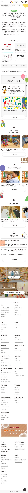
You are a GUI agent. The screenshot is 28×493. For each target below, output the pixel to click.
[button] (2, 2)
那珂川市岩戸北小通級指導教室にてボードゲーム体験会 (10, 149)
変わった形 (3, 327)
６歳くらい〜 (17, 327)
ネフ (2, 331)
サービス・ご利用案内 (19, 444)
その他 (2, 419)
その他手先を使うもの (19, 375)
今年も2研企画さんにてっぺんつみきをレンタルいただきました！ (10, 220)
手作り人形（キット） (6, 358)
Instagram (4, 476)
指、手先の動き (4, 379)
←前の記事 (4, 65)
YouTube (4, 480)
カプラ (2, 329)
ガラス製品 (3, 409)
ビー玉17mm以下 (5, 307)
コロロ (2, 337)
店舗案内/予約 (4, 447)
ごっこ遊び (17, 335)
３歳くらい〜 (17, 325)
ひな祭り (17, 387)
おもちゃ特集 (5, 71)
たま (2, 305)
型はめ (16, 310)
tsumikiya (15, 491)
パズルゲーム (17, 314)
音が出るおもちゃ (5, 348)
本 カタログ (17, 363)
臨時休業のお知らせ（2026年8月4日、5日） (20, 50)
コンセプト (3, 444)
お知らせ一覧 (14, 65)
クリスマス (17, 394)
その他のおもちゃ (5, 412)
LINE (3, 483)
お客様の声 (3, 463)
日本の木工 (3, 400)
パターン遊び (4, 385)
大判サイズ (17, 402)
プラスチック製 (18, 350)
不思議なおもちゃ (5, 417)
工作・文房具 (18, 356)
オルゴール (3, 352)
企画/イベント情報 (5, 449)
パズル (16, 305)
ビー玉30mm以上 (5, 312)
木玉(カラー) (3, 316)
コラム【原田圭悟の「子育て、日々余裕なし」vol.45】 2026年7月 (10, 185)
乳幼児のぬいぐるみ (5, 363)
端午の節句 (17, 389)
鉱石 (2, 318)
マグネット (3, 389)
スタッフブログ (4, 466)
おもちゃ (3, 457)
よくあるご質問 (4, 451)
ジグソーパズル (18, 307)
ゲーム (16, 322)
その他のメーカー (5, 342)
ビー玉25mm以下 (5, 310)
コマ (16, 371)
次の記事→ (23, 65)
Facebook (4, 474)
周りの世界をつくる (19, 342)
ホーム (2, 442)
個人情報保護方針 (18, 462)
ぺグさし (3, 392)
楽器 (2, 350)
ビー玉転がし (4, 335)
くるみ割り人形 (4, 402)
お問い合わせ (17, 457)
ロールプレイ (17, 339)
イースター (17, 392)
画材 (16, 358)
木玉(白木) (3, 314)
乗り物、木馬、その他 (6, 381)
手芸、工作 (17, 360)
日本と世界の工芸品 (5, 397)
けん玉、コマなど (19, 368)
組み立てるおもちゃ (19, 345)
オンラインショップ (19, 442)
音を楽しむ (3, 345)
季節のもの (17, 385)
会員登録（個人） (18, 446)
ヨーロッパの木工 (5, 406)
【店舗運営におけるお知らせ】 (20, 59)
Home (2, 5)
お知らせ (6, 5)
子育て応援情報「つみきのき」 (15, 71)
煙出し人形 (3, 404)
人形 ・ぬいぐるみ (5, 356)
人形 (2, 360)
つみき (2, 322)
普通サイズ (17, 400)
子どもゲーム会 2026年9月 (10, 110)
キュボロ (3, 339)
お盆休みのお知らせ (6, 49)
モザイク (3, 387)
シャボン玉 (3, 415)
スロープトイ (4, 377)
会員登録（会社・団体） (20, 449)
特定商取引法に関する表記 (20, 459)
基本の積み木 (4, 325)
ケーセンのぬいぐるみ (6, 365)
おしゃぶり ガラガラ (6, 372)
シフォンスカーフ (19, 397)
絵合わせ (17, 312)
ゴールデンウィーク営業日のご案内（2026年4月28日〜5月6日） (7, 60)
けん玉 (16, 373)
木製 (16, 348)
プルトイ (3, 375)
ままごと (17, 337)
